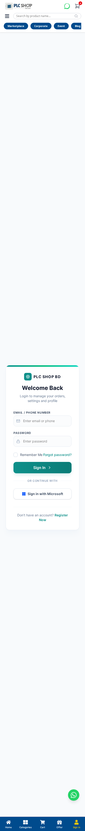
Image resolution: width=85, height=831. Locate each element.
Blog (78, 26)
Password (22, 433)
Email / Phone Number (32, 412)
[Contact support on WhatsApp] (73, 795)
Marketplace (16, 26)
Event (61, 26)
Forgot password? (57, 455)
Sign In (39, 467)
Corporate (41, 26)
